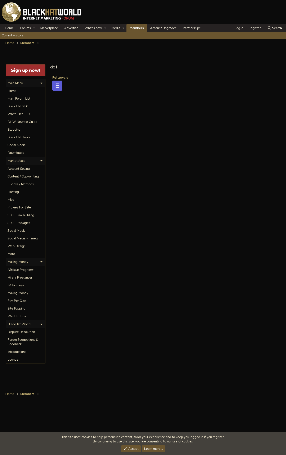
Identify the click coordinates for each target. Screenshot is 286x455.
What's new (93, 28)
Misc (11, 200)
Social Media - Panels (23, 238)
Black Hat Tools (19, 137)
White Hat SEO (19, 114)
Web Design (17, 246)
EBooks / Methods (21, 184)
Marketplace (49, 28)
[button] (34, 28)
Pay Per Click (17, 301)
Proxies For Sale (19, 207)
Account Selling (19, 169)
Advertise (71, 28)
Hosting (13, 192)
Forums (25, 28)
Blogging (14, 129)
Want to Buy (17, 316)
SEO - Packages (19, 223)
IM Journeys (16, 285)
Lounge (13, 359)
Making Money (18, 293)
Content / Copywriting (23, 176)
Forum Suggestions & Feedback (23, 342)
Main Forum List (19, 98)
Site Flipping (16, 308)
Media (115, 28)
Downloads (16, 153)
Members (137, 28)
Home (9, 28)
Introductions (17, 352)
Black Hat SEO (18, 106)
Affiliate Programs (20, 270)
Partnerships (192, 28)
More (11, 254)
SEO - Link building (21, 215)
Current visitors (12, 35)
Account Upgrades (163, 28)
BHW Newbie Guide (22, 122)
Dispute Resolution (21, 332)
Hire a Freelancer (20, 277)
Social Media (17, 145)
